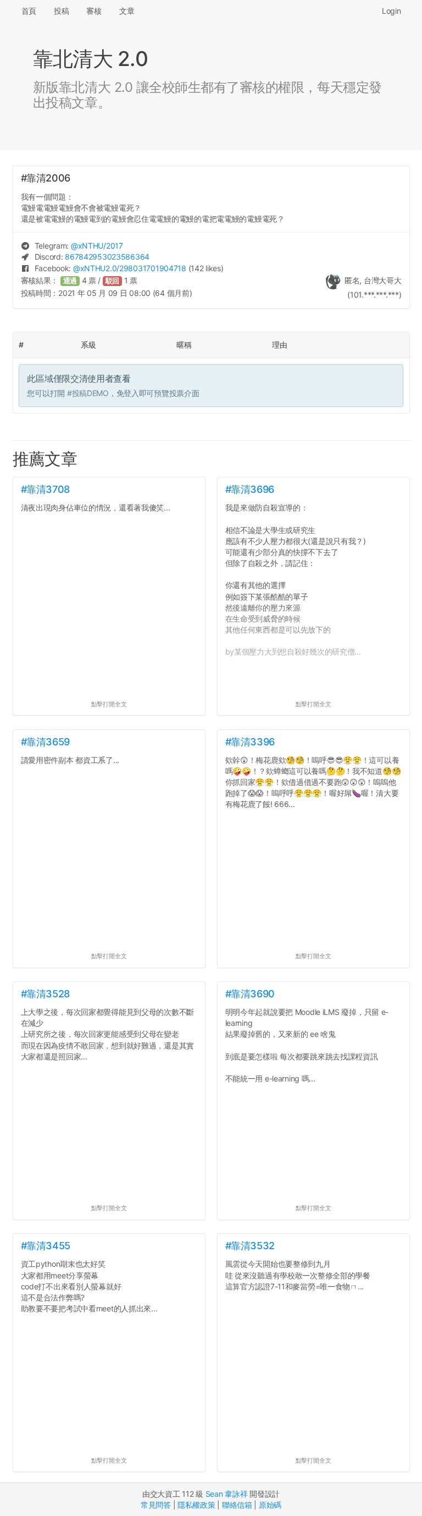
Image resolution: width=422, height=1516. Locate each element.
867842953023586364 (107, 256)
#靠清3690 (250, 993)
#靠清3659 (45, 742)
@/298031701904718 (129, 268)
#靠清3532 (250, 1245)
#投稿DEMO (88, 393)
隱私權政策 (196, 1504)
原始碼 (270, 1504)
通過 (70, 281)
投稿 (61, 10)
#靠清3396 (250, 742)
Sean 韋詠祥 (227, 1493)
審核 (93, 10)
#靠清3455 (45, 1245)
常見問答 (156, 1504)
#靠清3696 (249, 489)
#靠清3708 (45, 489)
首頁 (28, 10)
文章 (126, 10)
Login (391, 10)
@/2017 (97, 245)
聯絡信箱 (237, 1504)
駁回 (113, 281)
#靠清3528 (45, 993)
